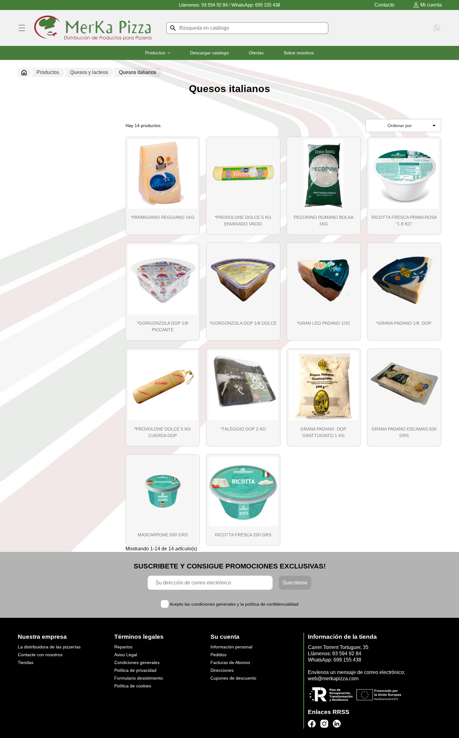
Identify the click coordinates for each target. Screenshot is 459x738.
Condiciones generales (137, 662)
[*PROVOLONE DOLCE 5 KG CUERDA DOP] (162, 385)
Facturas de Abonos (230, 662)
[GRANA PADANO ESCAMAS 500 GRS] (404, 385)
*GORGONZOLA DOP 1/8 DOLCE (243, 323)
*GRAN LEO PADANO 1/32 (323, 323)
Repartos (123, 646)
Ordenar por (412, 125)
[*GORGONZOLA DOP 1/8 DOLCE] (243, 279)
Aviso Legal (125, 654)
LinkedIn (337, 724)
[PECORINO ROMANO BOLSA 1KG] (323, 174)
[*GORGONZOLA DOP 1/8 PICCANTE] (162, 279)
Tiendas (25, 662)
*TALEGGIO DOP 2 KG (243, 428)
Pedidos (218, 654)
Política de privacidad (135, 670)
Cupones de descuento (233, 678)
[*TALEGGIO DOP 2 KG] (243, 385)
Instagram (324, 724)
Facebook (312, 724)
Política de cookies (132, 685)
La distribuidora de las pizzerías (49, 646)
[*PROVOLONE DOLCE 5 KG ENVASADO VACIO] (243, 174)
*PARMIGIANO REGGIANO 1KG (163, 217)
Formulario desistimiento (138, 678)
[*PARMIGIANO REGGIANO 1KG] (162, 174)
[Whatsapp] (437, 28)
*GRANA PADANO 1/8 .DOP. (404, 323)
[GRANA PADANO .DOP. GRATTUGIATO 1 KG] (323, 385)
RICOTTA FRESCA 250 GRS (243, 534)
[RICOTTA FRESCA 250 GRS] (243, 491)
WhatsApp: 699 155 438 (255, 4)
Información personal (231, 646)
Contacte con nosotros (40, 654)
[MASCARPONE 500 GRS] (162, 491)
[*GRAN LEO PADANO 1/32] (323, 279)
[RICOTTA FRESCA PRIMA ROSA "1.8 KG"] (404, 174)
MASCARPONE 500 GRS (163, 534)
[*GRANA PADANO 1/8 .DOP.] (404, 279)
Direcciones (222, 670)
